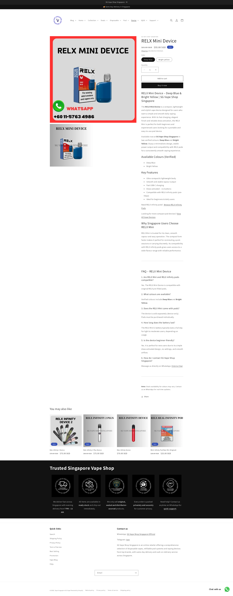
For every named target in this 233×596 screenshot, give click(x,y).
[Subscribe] (135, 573)
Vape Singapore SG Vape (62, 590)
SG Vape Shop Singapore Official (141, 534)
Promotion (54, 555)
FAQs (52, 564)
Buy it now (162, 85)
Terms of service (113, 590)
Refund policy (89, 590)
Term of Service (56, 547)
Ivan (128, 539)
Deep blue (148, 60)
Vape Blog (54, 560)
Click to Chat (177, 366)
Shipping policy (125, 590)
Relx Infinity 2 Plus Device (92, 450)
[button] (73, 20)
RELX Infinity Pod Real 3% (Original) (163, 450)
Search (52, 534)
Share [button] (146, 396)
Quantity (144, 65)
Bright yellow (164, 60)
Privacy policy (100, 590)
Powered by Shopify (77, 590)
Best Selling (54, 551)
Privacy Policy (55, 543)
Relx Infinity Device (124, 450)
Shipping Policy (56, 538)
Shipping (144, 51)
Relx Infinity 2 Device (57, 450)
